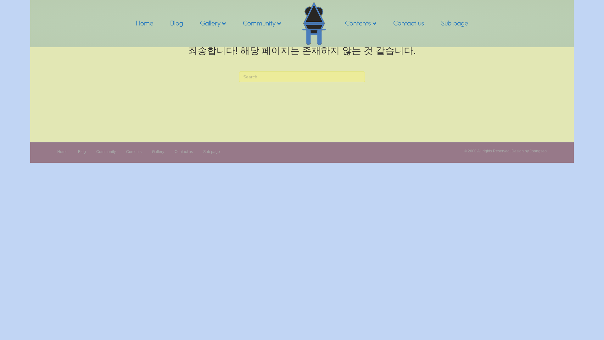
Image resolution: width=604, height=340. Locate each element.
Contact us (408, 22)
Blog (176, 22)
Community (259, 22)
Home (144, 22)
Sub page (454, 22)
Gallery (210, 22)
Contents (358, 22)
